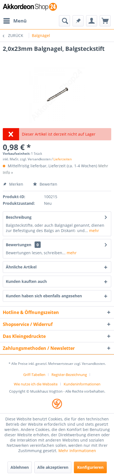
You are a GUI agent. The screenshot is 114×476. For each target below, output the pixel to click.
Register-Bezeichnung (69, 374)
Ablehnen (20, 467)
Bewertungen (18, 244)
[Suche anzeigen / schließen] (64, 20)
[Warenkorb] (105, 20)
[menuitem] (14, 20)
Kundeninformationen (82, 384)
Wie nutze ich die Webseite (36, 384)
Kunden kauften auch (26, 281)
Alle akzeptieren (52, 467)
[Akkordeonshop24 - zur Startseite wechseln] (30, 8)
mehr (93, 230)
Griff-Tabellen (34, 374)
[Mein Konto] (91, 20)
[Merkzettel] (78, 20)
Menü (20, 21)
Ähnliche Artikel (21, 267)
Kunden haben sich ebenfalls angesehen (44, 295)
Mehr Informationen (77, 450)
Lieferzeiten (62, 159)
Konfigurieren (90, 467)
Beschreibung (19, 217)
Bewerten (47, 184)
